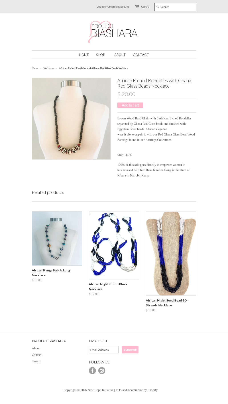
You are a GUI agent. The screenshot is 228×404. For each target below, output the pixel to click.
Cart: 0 (145, 6)
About (36, 348)
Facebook (92, 370)
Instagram (101, 370)
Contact (36, 355)
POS (119, 390)
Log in (100, 6)
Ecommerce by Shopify (143, 390)
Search (36, 361)
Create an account (118, 6)
